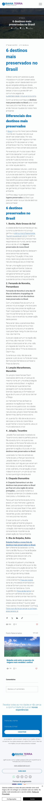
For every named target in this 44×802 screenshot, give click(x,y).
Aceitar (32, 799)
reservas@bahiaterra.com (22, 765)
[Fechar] (41, 787)
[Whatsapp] (13, 776)
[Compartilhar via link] (22, 618)
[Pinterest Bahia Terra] (30, 776)
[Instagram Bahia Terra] (22, 776)
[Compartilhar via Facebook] (7, 618)
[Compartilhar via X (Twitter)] (12, 618)
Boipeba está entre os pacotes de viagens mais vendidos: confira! (20, 661)
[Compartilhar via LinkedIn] (17, 618)
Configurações (11, 799)
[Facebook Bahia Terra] (17, 776)
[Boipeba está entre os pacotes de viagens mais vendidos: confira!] (22, 647)
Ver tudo (35, 633)
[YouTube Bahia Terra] (26, 776)
